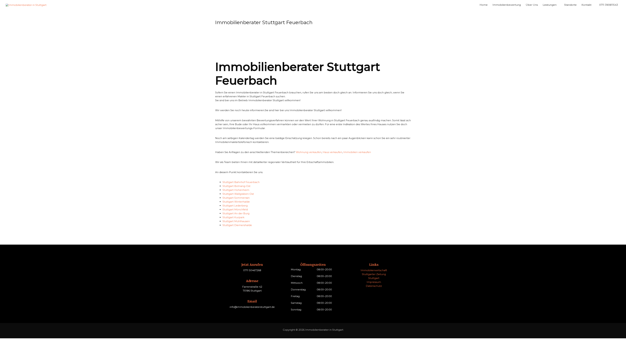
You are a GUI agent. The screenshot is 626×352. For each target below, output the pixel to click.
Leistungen (550, 4)
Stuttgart (373, 278)
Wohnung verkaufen (308, 152)
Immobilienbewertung (506, 4)
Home (484, 4)
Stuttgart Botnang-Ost (236, 186)
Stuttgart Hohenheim (236, 189)
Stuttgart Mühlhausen (236, 221)
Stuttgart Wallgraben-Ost (238, 193)
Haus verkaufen (332, 152)
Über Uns (532, 4)
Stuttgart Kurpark (233, 217)
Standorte (570, 4)
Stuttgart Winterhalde (236, 201)
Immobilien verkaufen (357, 152)
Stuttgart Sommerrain (236, 197)
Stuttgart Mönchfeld (235, 209)
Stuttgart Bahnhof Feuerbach (241, 182)
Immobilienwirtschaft (374, 270)
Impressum (374, 282)
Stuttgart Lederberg (235, 205)
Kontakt (586, 4)
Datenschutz (374, 285)
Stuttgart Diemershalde (237, 225)
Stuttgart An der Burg (236, 213)
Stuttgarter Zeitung (374, 274)
